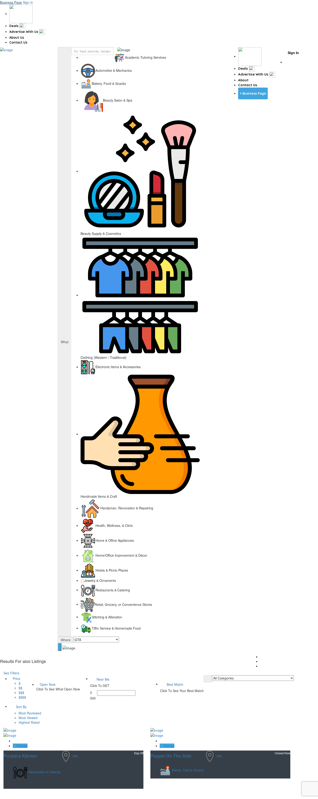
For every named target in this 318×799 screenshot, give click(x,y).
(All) (75, 756)
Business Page (11, 2)
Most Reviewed (30, 713)
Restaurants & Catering (44, 772)
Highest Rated (29, 722)
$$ (20, 688)
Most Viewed (28, 717)
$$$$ (22, 697)
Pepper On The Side (170, 755)
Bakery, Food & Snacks (188, 770)
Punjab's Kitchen (20, 755)
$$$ (21, 692)
